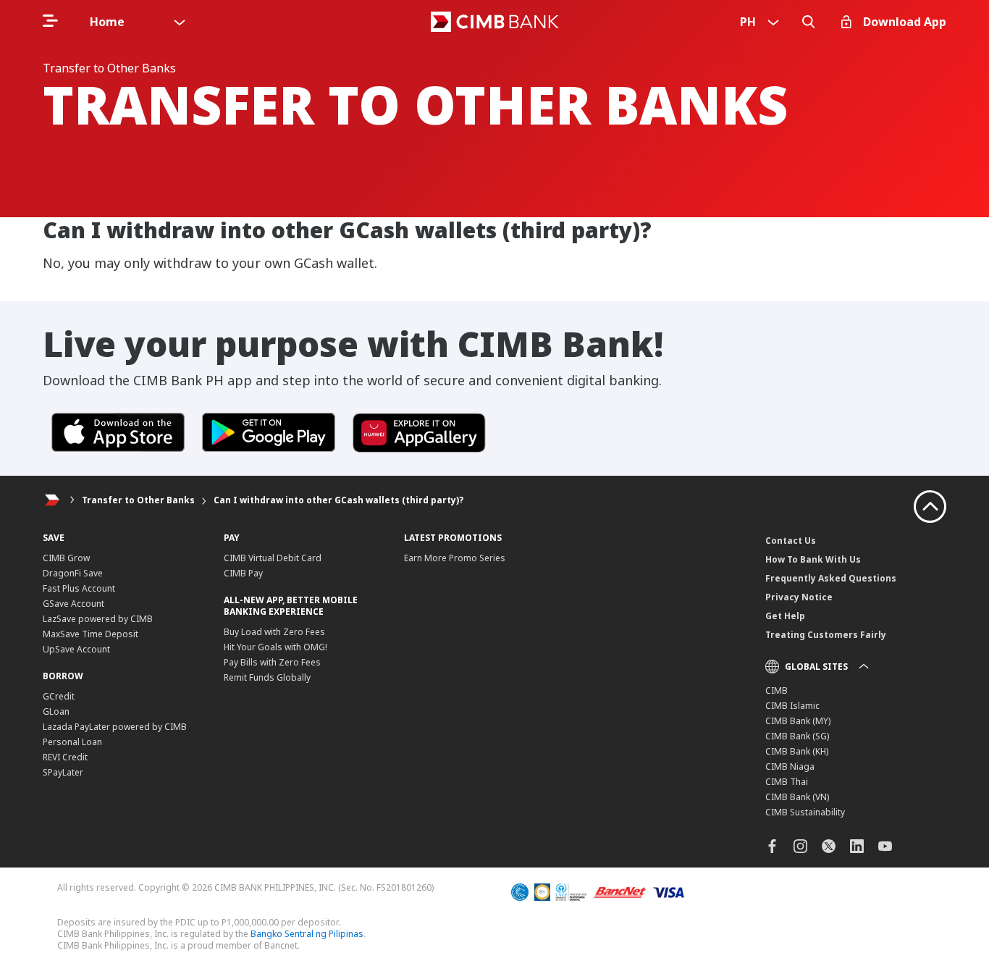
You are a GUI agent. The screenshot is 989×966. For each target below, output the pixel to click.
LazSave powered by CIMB (98, 619)
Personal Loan (72, 742)
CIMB (776, 690)
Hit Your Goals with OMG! (275, 647)
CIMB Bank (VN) (797, 797)
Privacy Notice (799, 597)
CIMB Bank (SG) (797, 736)
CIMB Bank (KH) (796, 751)
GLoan (56, 711)
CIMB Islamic (792, 706)
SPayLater (63, 772)
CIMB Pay (243, 573)
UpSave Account (76, 649)
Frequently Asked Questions (830, 578)
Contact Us (790, 540)
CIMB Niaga (790, 766)
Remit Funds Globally (267, 677)
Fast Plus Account (79, 588)
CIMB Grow (66, 558)
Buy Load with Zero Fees (274, 632)
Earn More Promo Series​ (454, 558)
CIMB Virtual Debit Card (272, 558)
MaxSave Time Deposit (90, 634)
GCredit (59, 696)
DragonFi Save (73, 573)
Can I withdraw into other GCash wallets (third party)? (338, 500)
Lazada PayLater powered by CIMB (115, 727)
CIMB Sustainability (805, 812)
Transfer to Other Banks (138, 500)
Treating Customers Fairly (825, 635)
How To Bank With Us (813, 559)
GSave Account (73, 603)
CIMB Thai (786, 782)
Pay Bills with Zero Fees (272, 662)
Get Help (785, 616)
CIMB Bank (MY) (797, 721)
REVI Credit (65, 757)
